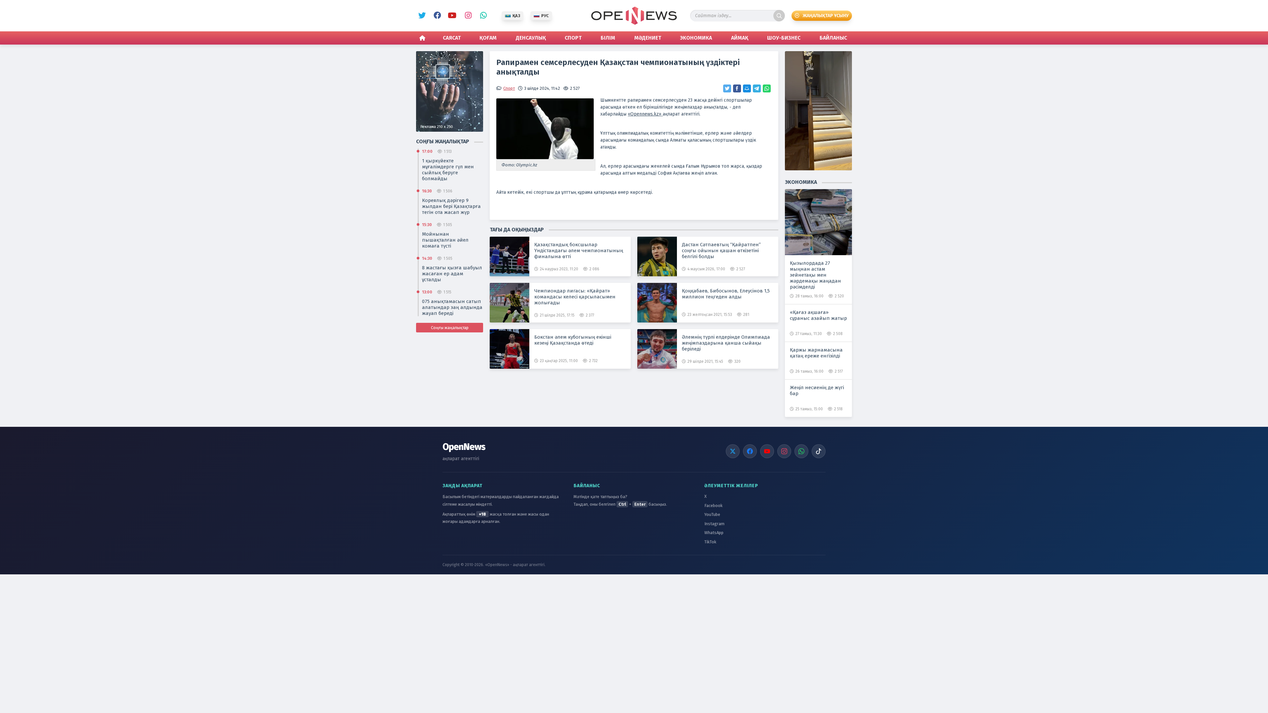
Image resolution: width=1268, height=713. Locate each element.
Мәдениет (647, 38)
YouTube (451, 16)
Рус (545, 15)
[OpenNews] (634, 16)
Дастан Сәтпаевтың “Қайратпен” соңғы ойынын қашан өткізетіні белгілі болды (721, 250)
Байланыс (833, 38)
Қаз (516, 15)
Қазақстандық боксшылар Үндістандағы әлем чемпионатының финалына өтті (578, 250)
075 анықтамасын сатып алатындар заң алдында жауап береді (452, 307)
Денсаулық (531, 38)
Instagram (467, 16)
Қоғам (488, 38)
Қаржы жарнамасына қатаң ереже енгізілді (816, 353)
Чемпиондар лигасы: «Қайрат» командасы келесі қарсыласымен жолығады (575, 297)
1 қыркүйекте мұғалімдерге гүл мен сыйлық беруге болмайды (448, 170)
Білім (608, 38)
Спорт (573, 38)
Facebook (436, 16)
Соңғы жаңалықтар (450, 327)
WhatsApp (482, 16)
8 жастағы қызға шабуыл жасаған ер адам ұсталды (452, 274)
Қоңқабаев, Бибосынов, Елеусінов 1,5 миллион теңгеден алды (726, 294)
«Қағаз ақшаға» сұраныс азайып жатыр (818, 315)
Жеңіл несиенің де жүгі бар (817, 390)
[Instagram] (784, 451)
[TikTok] (819, 451)
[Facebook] (750, 451)
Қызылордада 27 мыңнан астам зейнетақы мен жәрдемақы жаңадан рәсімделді (815, 275)
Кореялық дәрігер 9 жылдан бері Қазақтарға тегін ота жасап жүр (451, 206)
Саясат (452, 38)
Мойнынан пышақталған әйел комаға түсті (445, 240)
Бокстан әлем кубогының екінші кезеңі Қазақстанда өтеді (572, 340)
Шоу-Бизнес (783, 38)
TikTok (710, 541)
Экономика (696, 38)
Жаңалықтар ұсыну (826, 15)
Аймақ (739, 38)
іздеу (779, 15)
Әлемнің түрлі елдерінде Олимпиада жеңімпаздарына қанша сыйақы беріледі (726, 343)
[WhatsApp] (801, 451)
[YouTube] (767, 451)
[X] (733, 451)
